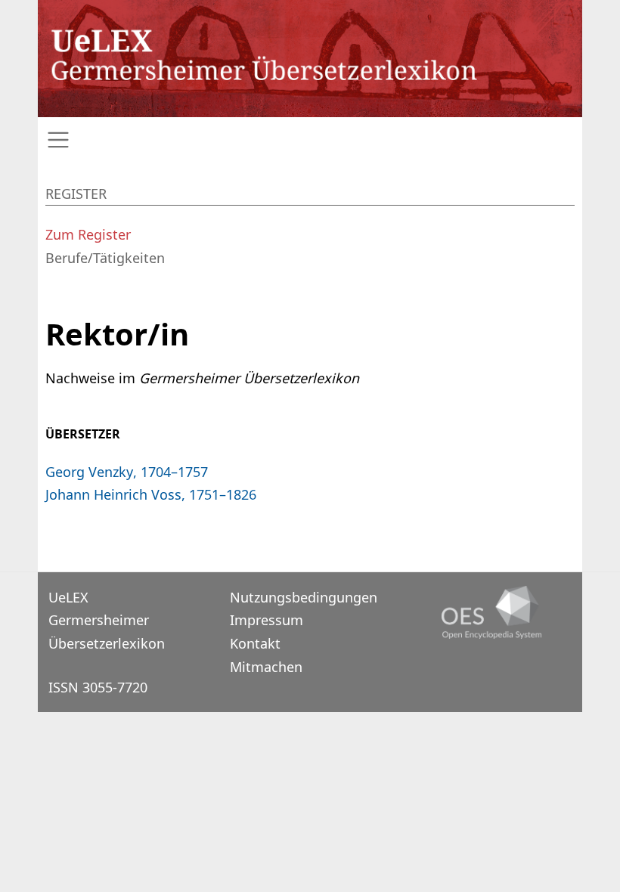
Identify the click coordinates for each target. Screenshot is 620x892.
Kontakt (255, 643)
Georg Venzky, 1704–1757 (126, 472)
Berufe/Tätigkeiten (105, 258)
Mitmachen (266, 667)
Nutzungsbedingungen (303, 597)
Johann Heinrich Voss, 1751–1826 (150, 494)
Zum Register (88, 234)
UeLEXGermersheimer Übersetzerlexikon (106, 620)
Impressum (266, 620)
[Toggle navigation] (310, 140)
